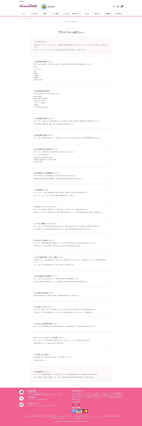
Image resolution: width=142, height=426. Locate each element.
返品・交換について (66, 416)
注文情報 (21, 1)
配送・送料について (54, 416)
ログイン (48, 418)
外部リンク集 (116, 416)
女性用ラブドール (76, 13)
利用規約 (108, 416)
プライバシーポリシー (99, 416)
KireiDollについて (26, 416)
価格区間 (108, 13)
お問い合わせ (119, 13)
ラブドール (85, 418)
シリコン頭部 (55, 13)
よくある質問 (76, 418)
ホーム (23, 13)
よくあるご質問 (78, 416)
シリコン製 (65, 13)
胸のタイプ (97, 13)
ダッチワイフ (92, 418)
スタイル (87, 13)
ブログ (69, 418)
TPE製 (44, 13)
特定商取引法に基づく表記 (40, 416)
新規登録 (54, 418)
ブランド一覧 (34, 13)
